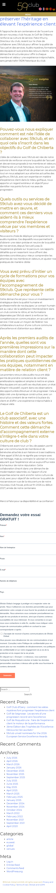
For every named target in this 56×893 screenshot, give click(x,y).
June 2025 (12, 784)
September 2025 (16, 777)
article (10, 839)
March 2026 (13, 764)
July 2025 (12, 780)
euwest (11, 842)
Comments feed (15, 868)
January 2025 (14, 800)
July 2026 (12, 758)
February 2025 (15, 797)
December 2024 (15, 803)
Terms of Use (22, 885)
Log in (10, 861)
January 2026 (14, 767)
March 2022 (13, 813)
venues (11, 849)
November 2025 (15, 774)
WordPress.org (15, 871)
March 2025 (13, 793)
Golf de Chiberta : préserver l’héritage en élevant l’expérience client (28, 19)
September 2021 (16, 823)
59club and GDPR (37, 885)
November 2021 (15, 819)
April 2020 (12, 826)
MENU (28, 14)
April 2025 (12, 790)
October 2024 (14, 810)
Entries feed (13, 865)
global (10, 845)
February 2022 (15, 816)
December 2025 (15, 771)
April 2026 (12, 761)
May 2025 (12, 787)
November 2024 (15, 806)
